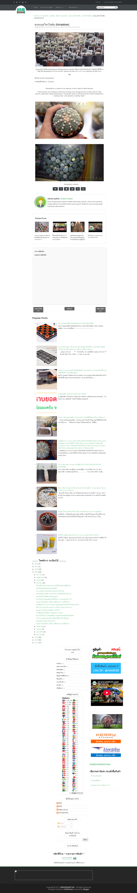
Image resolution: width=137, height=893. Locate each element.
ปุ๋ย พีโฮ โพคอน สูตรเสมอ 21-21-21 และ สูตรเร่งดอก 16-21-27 (78, 535)
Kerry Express (97, 776)
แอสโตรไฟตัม (86, 16)
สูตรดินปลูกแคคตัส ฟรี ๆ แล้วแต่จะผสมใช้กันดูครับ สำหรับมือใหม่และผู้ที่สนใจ (77, 237)
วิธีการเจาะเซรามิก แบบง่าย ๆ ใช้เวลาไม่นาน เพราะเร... (54, 607)
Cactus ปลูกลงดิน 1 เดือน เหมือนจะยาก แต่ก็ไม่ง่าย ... (53, 602)
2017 (37, 643)
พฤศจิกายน (40, 577)
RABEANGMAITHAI (100, 764)
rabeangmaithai (63, 812)
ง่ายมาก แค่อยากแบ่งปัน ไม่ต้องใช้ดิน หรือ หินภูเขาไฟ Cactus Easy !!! (42, 237)
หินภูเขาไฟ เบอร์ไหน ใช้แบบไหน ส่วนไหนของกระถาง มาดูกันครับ (79, 511)
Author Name (67, 199)
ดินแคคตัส (60, 669)
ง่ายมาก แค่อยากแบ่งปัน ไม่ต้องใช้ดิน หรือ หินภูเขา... (53, 618)
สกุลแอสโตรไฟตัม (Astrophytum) (52, 24)
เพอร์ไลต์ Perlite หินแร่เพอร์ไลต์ (46, 588)
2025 (37, 564)
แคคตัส (52, 16)
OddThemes (68, 889)
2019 (37, 637)
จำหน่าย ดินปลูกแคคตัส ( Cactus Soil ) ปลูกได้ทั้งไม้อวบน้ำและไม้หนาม (81, 417)
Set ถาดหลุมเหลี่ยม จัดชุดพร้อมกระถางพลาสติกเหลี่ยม (75, 323)
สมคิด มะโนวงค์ (63, 810)
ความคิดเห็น (62, 826)
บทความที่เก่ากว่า (100, 310)
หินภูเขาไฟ (60, 672)
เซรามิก (59, 685)
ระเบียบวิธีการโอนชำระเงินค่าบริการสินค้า (72, 394)
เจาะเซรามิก (60, 682)
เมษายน (39, 629)
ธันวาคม (39, 574)
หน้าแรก (98, 2)
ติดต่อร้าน (58, 7)
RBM (60, 803)
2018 (37, 640)
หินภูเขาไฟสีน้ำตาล (62, 675)
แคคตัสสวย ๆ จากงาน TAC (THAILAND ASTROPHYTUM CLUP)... (58, 604)
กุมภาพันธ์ (40, 632)
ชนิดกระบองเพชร (61, 16)
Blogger (86, 889)
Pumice (59, 663)
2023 (37, 566)
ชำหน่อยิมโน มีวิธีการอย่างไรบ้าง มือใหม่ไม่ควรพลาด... (54, 594)
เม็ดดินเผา (60, 688)
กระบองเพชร (44, 16)
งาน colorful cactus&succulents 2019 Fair (50, 591)
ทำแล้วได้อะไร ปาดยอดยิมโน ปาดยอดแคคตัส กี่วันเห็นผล (55, 615)
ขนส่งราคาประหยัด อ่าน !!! (101, 785)
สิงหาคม (39, 583)
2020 (37, 572)
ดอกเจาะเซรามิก (61, 666)
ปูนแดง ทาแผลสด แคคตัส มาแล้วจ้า (48, 610)
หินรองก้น (59, 679)
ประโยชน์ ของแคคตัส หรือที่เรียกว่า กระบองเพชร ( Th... (54, 599)
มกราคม (39, 634)
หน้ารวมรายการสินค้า (47, 7)
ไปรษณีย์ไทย (96, 780)
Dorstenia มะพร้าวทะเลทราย (45, 621)
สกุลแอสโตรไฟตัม (75, 16)
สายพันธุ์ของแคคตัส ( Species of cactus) (49, 613)
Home (36, 7)
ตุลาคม (39, 580)
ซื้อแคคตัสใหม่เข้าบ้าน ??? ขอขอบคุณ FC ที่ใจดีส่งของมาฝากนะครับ (60, 237)
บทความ (61, 823)
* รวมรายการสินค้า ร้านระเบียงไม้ (112, 2)
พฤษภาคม (39, 626)
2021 (37, 569)
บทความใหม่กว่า (38, 310)
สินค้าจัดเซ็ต (72, 7)
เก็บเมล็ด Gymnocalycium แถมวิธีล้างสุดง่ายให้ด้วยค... (54, 585)
